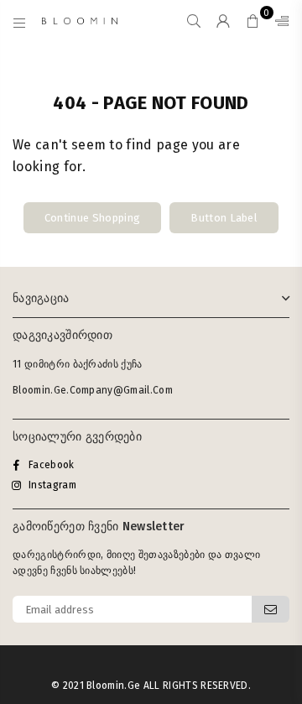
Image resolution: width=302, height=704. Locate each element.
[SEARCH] (194, 21)
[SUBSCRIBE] (270, 609)
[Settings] (278, 21)
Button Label (224, 217)
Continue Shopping (92, 217)
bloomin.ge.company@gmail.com (93, 390)
